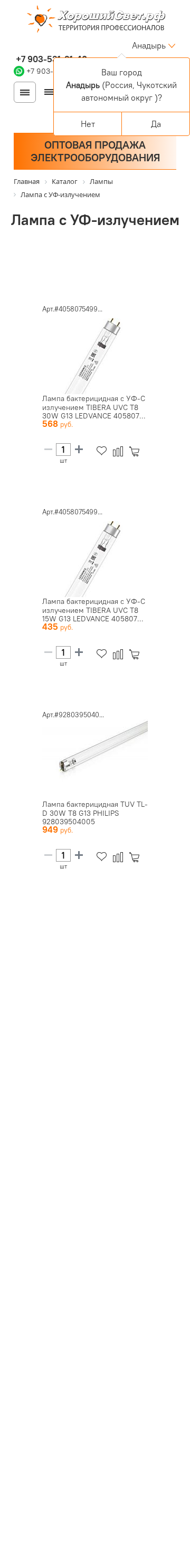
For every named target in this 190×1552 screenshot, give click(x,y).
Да (156, 124)
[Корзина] (136, 451)
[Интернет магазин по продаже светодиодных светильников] (95, 20)
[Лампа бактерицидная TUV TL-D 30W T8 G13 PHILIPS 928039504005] (95, 758)
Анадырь (149, 45)
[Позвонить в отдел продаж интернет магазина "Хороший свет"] (16, 45)
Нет (88, 124)
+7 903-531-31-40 (50, 59)
